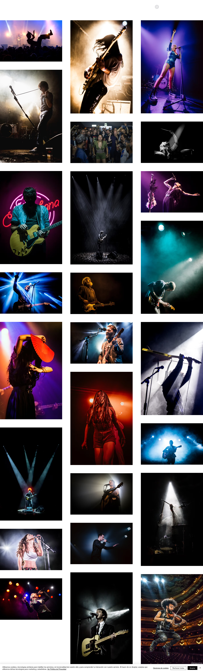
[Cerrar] (200, 668)
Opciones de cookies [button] (161, 668)
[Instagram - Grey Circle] (157, 7)
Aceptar (192, 668)
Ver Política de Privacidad (56, 669)
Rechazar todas (178, 668)
